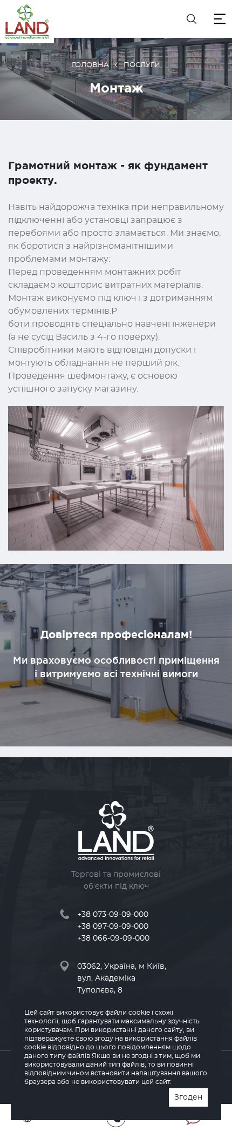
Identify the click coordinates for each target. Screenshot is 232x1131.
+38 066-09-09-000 (113, 938)
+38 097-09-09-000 (112, 926)
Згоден (188, 1097)
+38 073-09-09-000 (112, 914)
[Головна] (27, 21)
